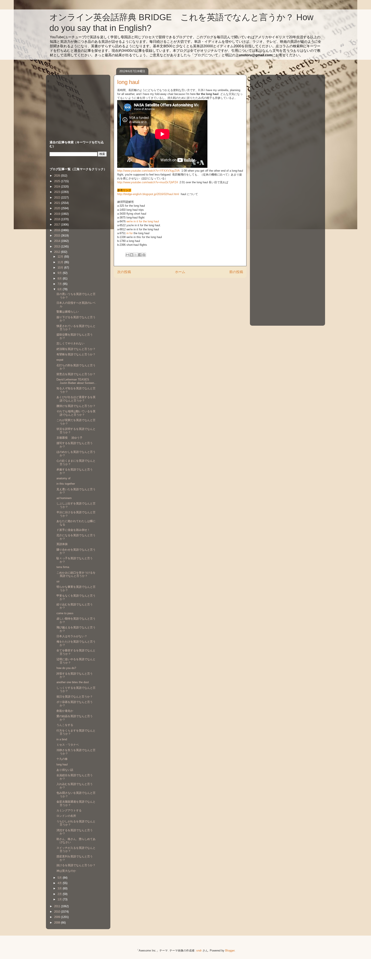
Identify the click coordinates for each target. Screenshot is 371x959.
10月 (61, 267)
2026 (57, 175)
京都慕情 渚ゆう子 (69, 437)
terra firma (62, 567)
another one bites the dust (72, 682)
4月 (60, 883)
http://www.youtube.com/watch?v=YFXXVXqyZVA (148, 170)
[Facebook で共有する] (140, 255)
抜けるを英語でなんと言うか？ (76, 865)
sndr (199, 950)
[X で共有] (136, 255)
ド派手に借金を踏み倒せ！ (73, 529)
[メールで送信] (127, 255)
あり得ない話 (64, 769)
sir (57, 581)
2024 (57, 186)
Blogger (229, 950)
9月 (60, 273)
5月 (60, 877)
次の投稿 (124, 272)
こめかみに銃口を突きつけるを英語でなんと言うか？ (76, 574)
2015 (57, 235)
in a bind (61, 739)
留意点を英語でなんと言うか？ (76, 374)
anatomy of (63, 478)
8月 (60, 278)
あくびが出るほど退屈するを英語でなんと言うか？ (76, 399)
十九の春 (62, 758)
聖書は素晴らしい (67, 311)
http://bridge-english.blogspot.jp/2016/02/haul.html (148, 194)
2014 (57, 241)
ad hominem (64, 498)
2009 (57, 917)
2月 (60, 894)
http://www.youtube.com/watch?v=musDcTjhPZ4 (147, 182)
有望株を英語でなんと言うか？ (76, 354)
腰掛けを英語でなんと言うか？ (76, 406)
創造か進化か (64, 710)
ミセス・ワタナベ (67, 744)
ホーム (180, 272)
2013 (57, 246)
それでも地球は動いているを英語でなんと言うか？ (76, 413)
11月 (61, 262)
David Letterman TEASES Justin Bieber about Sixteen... (76, 381)
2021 (57, 203)
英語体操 (62, 544)
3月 (60, 888)
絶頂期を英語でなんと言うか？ (76, 349)
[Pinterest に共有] (144, 255)
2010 (57, 911)
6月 (60, 289)
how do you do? (66, 668)
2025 (57, 181)
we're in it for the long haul (142, 221)
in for (129, 233)
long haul (62, 764)
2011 (57, 906)
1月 (60, 899)
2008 (57, 922)
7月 (60, 284)
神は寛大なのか (66, 870)
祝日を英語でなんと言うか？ (74, 696)
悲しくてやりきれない (70, 343)
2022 (57, 197)
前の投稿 (236, 272)
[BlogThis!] (131, 255)
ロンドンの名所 (66, 815)
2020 (57, 208)
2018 (57, 219)
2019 (57, 213)
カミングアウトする (69, 810)
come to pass (64, 613)
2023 (57, 192)
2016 (57, 230)
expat (59, 359)
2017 (57, 224)
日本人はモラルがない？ (71, 636)
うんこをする (64, 725)
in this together (65, 483)
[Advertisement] (76, 103)
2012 (57, 251)
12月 (61, 256)
